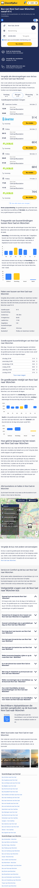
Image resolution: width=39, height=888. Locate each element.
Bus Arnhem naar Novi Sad (9, 778)
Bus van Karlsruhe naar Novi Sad (10, 807)
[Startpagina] (11, 3)
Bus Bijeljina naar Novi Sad (9, 787)
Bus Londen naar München (9, 861)
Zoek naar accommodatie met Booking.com (17, 40)
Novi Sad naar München (8, 562)
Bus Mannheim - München (9, 864)
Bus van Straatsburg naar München (11, 881)
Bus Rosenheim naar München (10, 875)
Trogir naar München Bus (8, 884)
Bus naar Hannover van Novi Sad (11, 802)
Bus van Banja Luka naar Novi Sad (11, 784)
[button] (30, 527)
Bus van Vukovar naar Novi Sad (10, 828)
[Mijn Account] (24, 3)
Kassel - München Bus (8, 858)
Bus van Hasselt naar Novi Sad (10, 805)
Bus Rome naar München (8, 873)
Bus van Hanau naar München (10, 855)
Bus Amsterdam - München (9, 840)
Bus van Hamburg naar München (11, 852)
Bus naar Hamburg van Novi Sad (10, 799)
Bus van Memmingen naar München (11, 867)
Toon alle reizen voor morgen (20, 203)
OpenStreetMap (29, 539)
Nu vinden (29, 123)
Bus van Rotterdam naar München (11, 878)
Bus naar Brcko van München (10, 843)
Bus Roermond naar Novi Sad (10, 816)
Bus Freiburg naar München (9, 849)
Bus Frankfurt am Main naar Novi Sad (12, 796)
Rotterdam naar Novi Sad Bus (10, 819)
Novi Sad (22, 502)
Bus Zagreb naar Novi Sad (9, 834)
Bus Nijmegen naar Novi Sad (9, 813)
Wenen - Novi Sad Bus (8, 831)
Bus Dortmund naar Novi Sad (10, 790)
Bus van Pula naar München (9, 870)
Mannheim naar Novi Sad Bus (10, 810)
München (33, 502)
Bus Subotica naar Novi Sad (9, 825)
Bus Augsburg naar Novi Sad (9, 781)
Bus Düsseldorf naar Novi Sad (10, 793)
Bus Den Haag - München (9, 846)
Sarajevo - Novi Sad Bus (8, 822)
